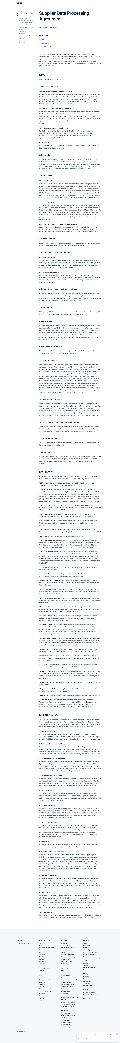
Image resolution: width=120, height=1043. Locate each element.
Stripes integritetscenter (26, 20)
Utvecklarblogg (65, 1027)
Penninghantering (66, 966)
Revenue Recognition (45, 991)
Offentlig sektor (65, 991)
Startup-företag (65, 945)
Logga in (86, 998)
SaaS (62, 970)
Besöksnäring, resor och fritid (69, 980)
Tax (40, 996)
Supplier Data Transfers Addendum (51, 431)
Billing (40, 950)
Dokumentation (65, 1013)
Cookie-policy (22, 42)
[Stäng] (117, 1034)
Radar (41, 989)
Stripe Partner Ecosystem (68, 1004)
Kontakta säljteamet (89, 985)
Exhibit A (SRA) (46, 47)
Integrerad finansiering (67, 954)
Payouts (41, 986)
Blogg (85, 947)
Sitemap (85, 965)
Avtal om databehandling (26, 22)
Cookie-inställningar (89, 967)
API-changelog (65, 1020)
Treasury (41, 1000)
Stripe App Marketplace (68, 1002)
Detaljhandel (64, 993)
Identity (41, 970)
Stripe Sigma (42, 993)
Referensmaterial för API (68, 1015)
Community (86, 950)
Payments (42, 984)
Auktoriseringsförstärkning (47, 947)
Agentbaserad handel (67, 947)
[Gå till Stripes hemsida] (19, 940)
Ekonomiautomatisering (68, 957)
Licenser (85, 963)
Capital (41, 952)
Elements (42, 966)
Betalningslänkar (44, 982)
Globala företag (65, 959)
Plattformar (64, 968)
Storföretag (64, 943)
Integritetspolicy (23, 18)
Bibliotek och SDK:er (67, 1022)
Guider (85, 943)
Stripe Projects (65, 1024)
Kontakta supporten (89, 992)
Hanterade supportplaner (90, 994)
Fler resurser (87, 970)
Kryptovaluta (43, 961)
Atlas (40, 945)
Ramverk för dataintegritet (26, 36)
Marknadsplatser (66, 963)
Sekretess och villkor (89, 954)
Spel (62, 977)
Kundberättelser (88, 945)
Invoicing (41, 973)
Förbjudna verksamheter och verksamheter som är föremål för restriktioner (92, 959)
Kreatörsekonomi (66, 975)
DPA (42, 39)
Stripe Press (86, 983)
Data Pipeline (43, 963)
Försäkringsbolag (66, 982)
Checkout (42, 954)
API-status (64, 1018)
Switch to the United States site (87, 1039)
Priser (41, 943)
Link (40, 977)
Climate (41, 957)
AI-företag (64, 973)
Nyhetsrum (86, 981)
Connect (41, 959)
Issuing (41, 975)
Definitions (45, 43)
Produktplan (86, 976)
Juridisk (19, 11)
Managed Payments (45, 980)
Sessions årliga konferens (90, 952)
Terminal (41, 998)
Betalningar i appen (66, 961)
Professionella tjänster (67, 989)
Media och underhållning (68, 984)
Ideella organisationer (67, 986)
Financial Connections (45, 968)
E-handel (63, 952)
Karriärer (85, 979)
